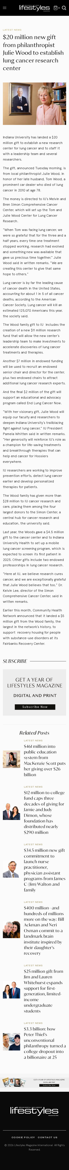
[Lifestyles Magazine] (34, 8)
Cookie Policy (23, 1137)
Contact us (48, 1137)
